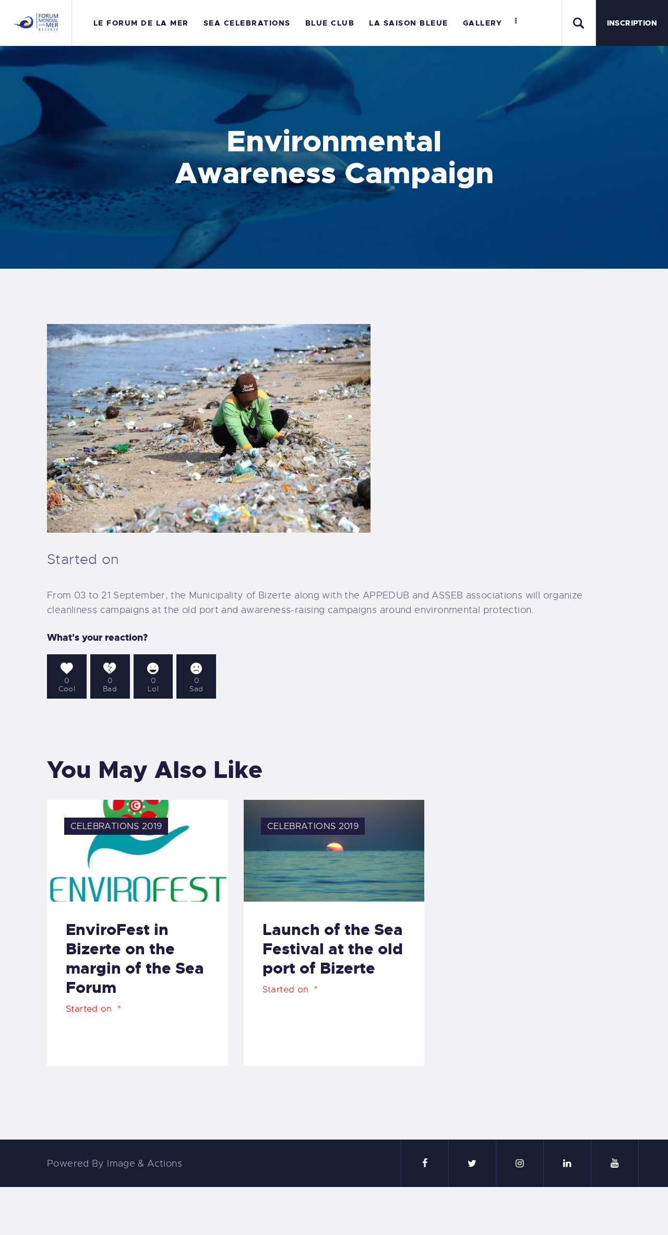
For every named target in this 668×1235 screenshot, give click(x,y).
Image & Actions (144, 1163)
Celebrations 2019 (116, 826)
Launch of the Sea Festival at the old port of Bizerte (333, 949)
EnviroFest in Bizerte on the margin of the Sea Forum (135, 959)
